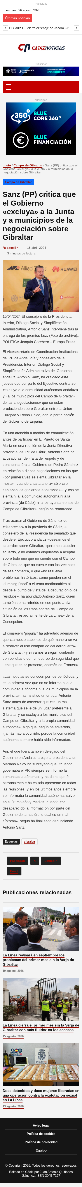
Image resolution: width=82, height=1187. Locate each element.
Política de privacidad (41, 1142)
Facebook (17, 860)
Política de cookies (41, 1134)
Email (14, 871)
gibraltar (29, 841)
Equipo (41, 1150)
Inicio (7, 165)
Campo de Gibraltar (28, 165)
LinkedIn (51, 860)
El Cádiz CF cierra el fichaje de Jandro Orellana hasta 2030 (41, 28)
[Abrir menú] (41, 87)
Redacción (11, 247)
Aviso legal (41, 1125)
